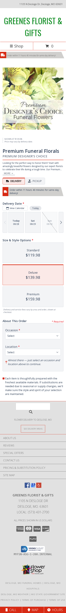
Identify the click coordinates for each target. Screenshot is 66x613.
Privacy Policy (10, 599)
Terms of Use (57, 599)
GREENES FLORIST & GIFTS (33, 26)
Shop (18, 46)
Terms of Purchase (34, 599)
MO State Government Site (48, 594)
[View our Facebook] (27, 487)
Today (35, 208)
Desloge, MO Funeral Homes (23, 583)
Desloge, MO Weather (15, 594)
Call (12, 610)
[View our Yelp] (38, 487)
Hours (56, 610)
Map (34, 610)
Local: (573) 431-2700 (33, 512)
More (7, 173)
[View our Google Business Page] (33, 487)
